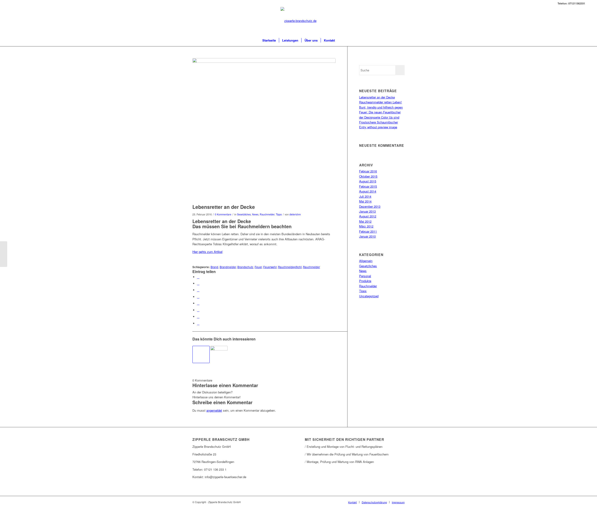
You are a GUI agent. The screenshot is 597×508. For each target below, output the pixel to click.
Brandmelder (228, 267)
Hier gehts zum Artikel (207, 251)
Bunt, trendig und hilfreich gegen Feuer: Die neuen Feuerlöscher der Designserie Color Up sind (381, 112)
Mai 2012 (365, 221)
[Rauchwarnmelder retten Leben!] (201, 354)
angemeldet (214, 410)
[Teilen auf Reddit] (198, 316)
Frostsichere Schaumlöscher (378, 122)
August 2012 (367, 216)
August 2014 (367, 191)
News (255, 214)
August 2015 (367, 181)
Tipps (279, 214)
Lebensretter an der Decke (377, 97)
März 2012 (366, 226)
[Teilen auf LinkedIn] (198, 296)
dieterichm (295, 214)
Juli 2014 (365, 196)
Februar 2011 (368, 231)
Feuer (258, 267)
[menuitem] (269, 40)
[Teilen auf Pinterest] (198, 290)
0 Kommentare (223, 214)
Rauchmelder (267, 214)
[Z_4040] (264, 129)
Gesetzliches (244, 214)
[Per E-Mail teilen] (198, 323)
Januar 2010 (367, 236)
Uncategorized (368, 296)
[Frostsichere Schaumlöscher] (219, 354)
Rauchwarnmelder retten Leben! (380, 102)
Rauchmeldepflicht (290, 267)
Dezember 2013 (369, 206)
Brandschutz (245, 267)
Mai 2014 (365, 201)
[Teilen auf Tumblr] (198, 303)
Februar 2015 (368, 186)
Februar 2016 (368, 171)
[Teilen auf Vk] (198, 310)
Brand (214, 267)
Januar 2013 (367, 211)
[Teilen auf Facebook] (198, 277)
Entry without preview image (378, 127)
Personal (365, 276)
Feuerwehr (270, 267)
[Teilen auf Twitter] (198, 283)
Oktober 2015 (368, 176)
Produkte (365, 281)
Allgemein (365, 261)
